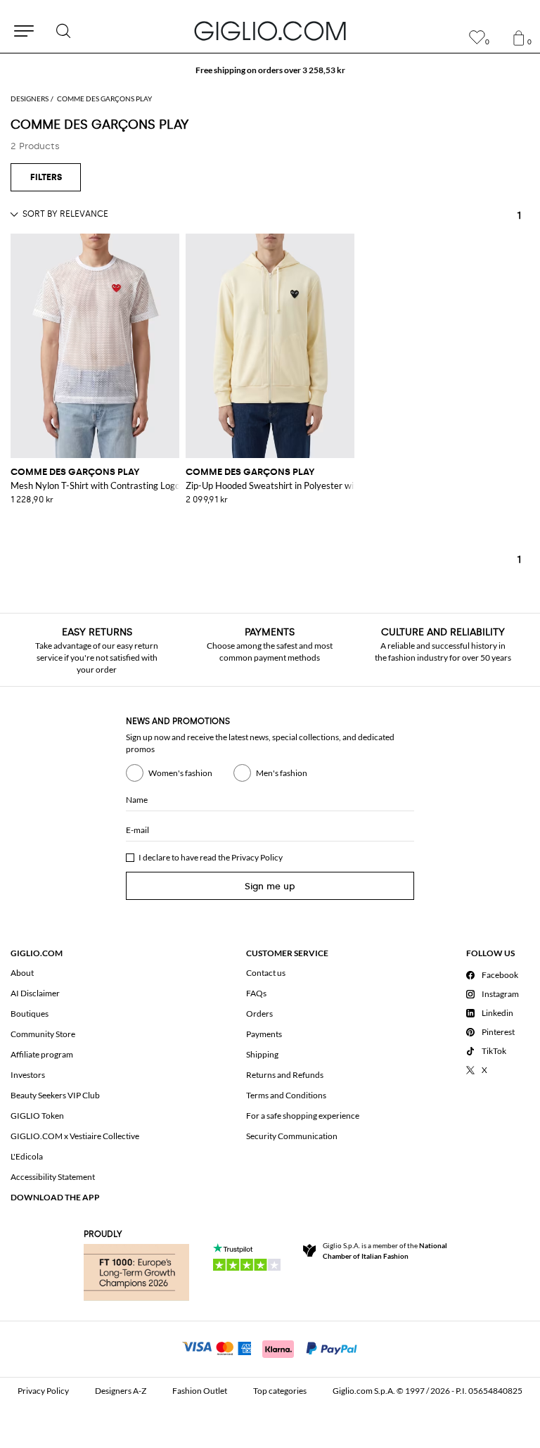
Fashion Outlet (199, 1390)
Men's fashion (281, 773)
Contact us (265, 972)
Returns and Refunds (284, 1074)
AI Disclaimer (35, 993)
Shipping (262, 1054)
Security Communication (292, 1136)
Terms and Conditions (286, 1095)
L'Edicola (27, 1156)
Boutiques (30, 1013)
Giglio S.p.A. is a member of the (385, 1250)
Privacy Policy (257, 857)
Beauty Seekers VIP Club (55, 1095)
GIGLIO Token (37, 1115)
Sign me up (270, 886)
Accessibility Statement (53, 1176)
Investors (28, 1074)
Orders (259, 1013)
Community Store (43, 1034)
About (22, 972)
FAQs (256, 993)
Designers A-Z (120, 1390)
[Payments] (270, 1347)
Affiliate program (42, 1054)
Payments (264, 1034)
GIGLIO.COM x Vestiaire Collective (75, 1136)
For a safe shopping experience (302, 1115)
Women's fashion (180, 773)
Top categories (280, 1390)
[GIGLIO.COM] (270, 31)
